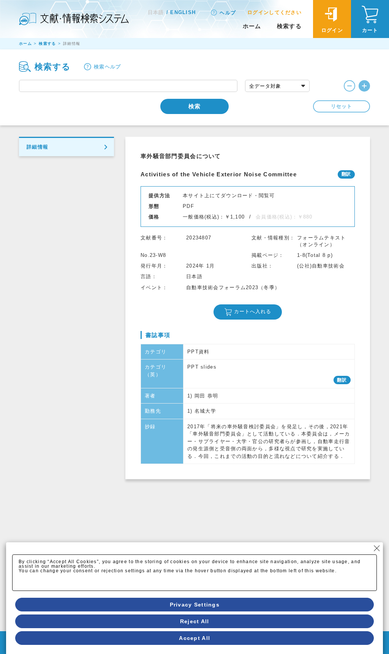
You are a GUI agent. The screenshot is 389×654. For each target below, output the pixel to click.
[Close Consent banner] (377, 548)
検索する (289, 26)
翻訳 (342, 380)
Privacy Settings (195, 605)
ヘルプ (228, 13)
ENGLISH (183, 12)
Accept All (194, 638)
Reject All (194, 621)
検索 (194, 106)
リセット (341, 106)
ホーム (252, 26)
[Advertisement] (247, 536)
